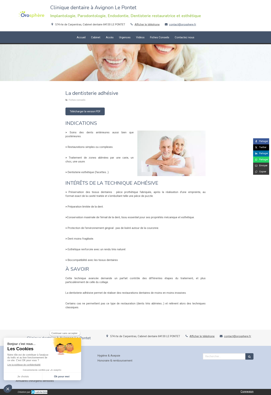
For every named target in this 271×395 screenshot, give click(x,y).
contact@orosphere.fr (182, 24)
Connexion (247, 391)
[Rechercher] (249, 356)
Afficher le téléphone (147, 24)
